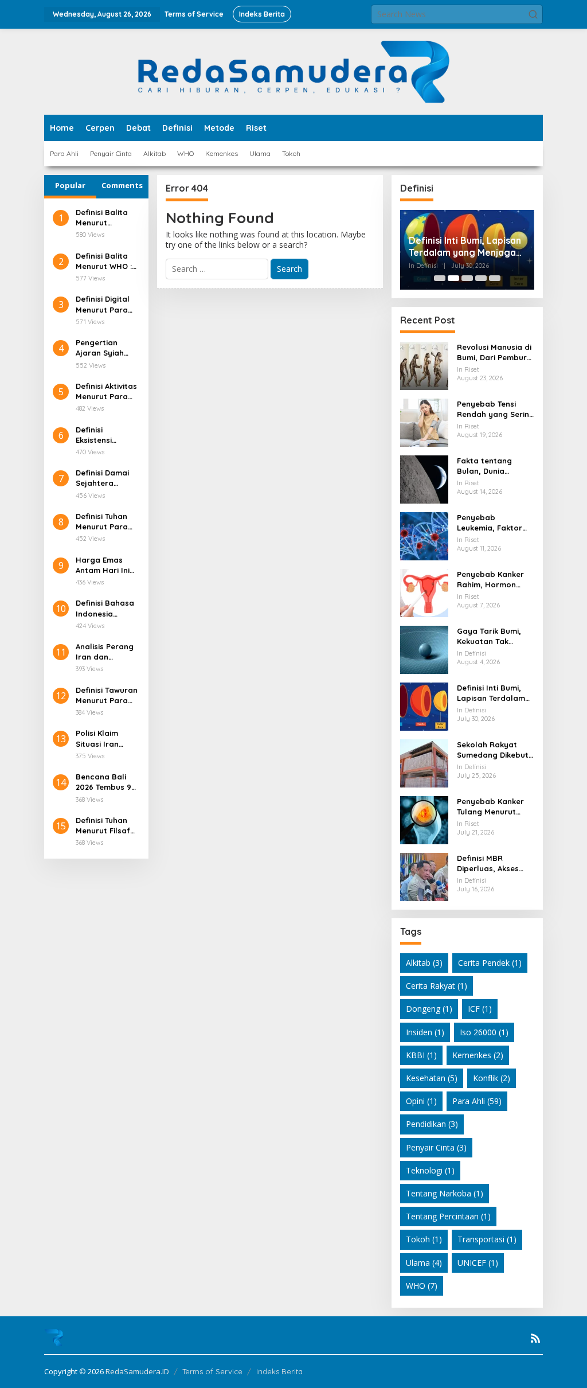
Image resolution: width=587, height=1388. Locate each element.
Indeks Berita (279, 1371)
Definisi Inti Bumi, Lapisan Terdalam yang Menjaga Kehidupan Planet (465, 247)
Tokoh (424, 1239)
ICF (480, 1008)
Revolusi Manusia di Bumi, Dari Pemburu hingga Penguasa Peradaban (494, 352)
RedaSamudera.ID (137, 1371)
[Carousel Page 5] (494, 278)
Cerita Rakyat (436, 985)
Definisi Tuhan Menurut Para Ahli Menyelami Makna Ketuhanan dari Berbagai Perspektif (105, 522)
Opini (421, 1100)
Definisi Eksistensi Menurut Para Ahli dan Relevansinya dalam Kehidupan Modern (102, 435)
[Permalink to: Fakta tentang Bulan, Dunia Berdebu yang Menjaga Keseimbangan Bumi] (424, 478)
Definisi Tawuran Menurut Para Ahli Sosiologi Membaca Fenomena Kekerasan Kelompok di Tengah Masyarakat (107, 695)
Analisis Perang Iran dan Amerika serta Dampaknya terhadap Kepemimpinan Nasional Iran (105, 652)
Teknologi (430, 1170)
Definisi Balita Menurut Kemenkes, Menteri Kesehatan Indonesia (102, 218)
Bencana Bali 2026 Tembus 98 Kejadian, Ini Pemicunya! (106, 782)
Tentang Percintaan (448, 1216)
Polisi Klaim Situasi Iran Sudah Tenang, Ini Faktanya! (104, 738)
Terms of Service (212, 1371)
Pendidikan (432, 1123)
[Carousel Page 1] (439, 278)
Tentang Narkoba (444, 1193)
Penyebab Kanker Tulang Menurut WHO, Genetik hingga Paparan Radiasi (490, 807)
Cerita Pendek (490, 962)
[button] (533, 14)
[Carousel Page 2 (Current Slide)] (453, 278)
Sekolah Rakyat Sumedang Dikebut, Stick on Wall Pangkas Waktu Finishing (494, 750)
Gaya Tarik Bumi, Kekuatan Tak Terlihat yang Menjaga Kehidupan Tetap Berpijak (495, 636)
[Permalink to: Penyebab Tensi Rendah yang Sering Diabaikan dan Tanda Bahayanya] (424, 421)
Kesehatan (431, 1078)
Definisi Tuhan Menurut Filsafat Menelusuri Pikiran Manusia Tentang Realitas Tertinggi (107, 826)
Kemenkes (477, 1055)
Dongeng (429, 1008)
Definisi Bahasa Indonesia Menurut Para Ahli (105, 608)
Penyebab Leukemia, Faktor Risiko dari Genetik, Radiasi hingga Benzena (493, 523)
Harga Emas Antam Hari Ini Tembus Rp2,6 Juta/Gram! (103, 565)
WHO (421, 1285)
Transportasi (486, 1239)
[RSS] (535, 1338)
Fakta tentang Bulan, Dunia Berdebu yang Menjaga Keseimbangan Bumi (495, 466)
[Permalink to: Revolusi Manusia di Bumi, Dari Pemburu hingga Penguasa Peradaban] (424, 365)
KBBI (421, 1055)
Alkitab (424, 962)
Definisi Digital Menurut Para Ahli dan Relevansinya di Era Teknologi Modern (105, 304)
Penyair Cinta (436, 1147)
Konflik (491, 1078)
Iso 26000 (484, 1032)
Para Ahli (477, 1100)
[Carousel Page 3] (467, 278)
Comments (122, 185)
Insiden (425, 1032)
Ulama (424, 1262)
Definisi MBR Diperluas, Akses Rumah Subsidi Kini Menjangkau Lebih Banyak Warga (492, 863)
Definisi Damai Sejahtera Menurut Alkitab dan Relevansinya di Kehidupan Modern (106, 478)
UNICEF (477, 1262)
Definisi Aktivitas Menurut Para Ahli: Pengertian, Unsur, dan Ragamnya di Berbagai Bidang (106, 391)
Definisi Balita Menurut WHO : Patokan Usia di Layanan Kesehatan (105, 261)
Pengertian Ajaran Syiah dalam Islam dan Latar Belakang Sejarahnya (100, 348)
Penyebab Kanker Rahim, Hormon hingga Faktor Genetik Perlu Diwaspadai (490, 580)
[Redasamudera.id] (293, 70)
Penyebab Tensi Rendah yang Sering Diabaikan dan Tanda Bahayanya (495, 409)
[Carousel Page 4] (481, 278)
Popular (70, 185)
